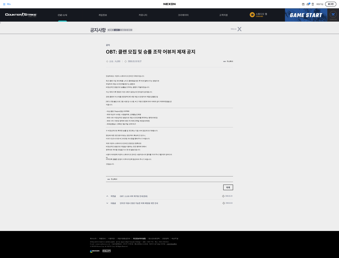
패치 (129, 30)
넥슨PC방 (174, 238)
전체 (110, 30)
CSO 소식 (62, 15)
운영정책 (165, 238)
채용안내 (102, 238)
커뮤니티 (143, 15)
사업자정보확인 (172, 244)
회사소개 (93, 238)
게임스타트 (306, 15)
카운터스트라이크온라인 (21, 14)
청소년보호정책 (154, 238)
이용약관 (111, 238)
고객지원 (223, 15)
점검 (123, 30)
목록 (228, 187)
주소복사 (230, 61)
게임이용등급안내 (123, 238)
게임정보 (103, 15)
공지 (116, 30)
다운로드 (333, 15)
